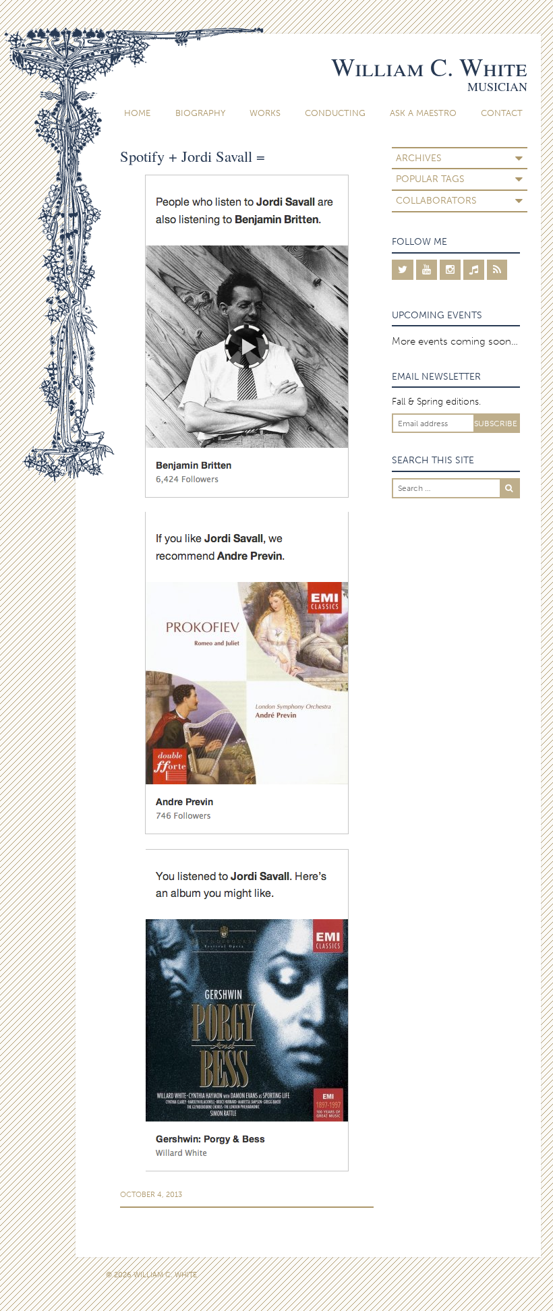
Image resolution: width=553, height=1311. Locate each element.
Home (137, 113)
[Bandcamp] (473, 270)
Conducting (335, 113)
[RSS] (497, 270)
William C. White (429, 66)
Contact (502, 113)
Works (265, 113)
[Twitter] (402, 270)
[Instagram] (450, 270)
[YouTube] (426, 270)
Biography (200, 113)
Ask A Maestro (423, 113)
